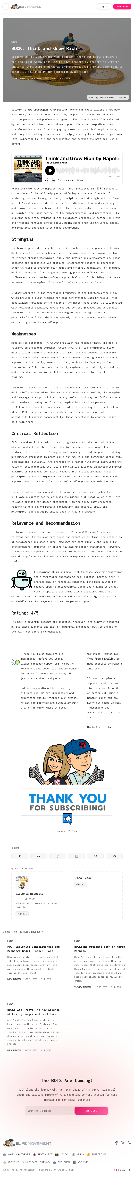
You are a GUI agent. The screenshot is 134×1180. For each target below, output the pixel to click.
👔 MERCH (78, 1154)
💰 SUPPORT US (96, 1154)
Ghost (61, 1169)
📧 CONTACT (29, 1162)
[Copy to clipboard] (114, 856)
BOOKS (14, 42)
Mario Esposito (14, 979)
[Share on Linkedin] (76, 856)
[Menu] (5, 6)
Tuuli (71, 1169)
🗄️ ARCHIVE (80, 1162)
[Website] (33, 899)
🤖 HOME (8, 1154)
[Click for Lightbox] (67, 807)
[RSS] (129, 1143)
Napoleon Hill (54, 188)
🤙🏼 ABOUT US (11, 1162)
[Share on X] (19, 856)
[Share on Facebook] (57, 856)
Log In (104, 6)
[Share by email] (95, 856)
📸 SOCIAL (62, 1154)
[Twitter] (26, 899)
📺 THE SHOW (61, 1162)
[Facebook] (30, 899)
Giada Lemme (35, 78)
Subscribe (122, 6)
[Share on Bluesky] (38, 856)
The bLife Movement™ (22, 1169)
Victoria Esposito (19, 78)
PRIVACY (45, 1162)
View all (22, 914)
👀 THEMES (23, 1154)
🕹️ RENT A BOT (42, 1154)
